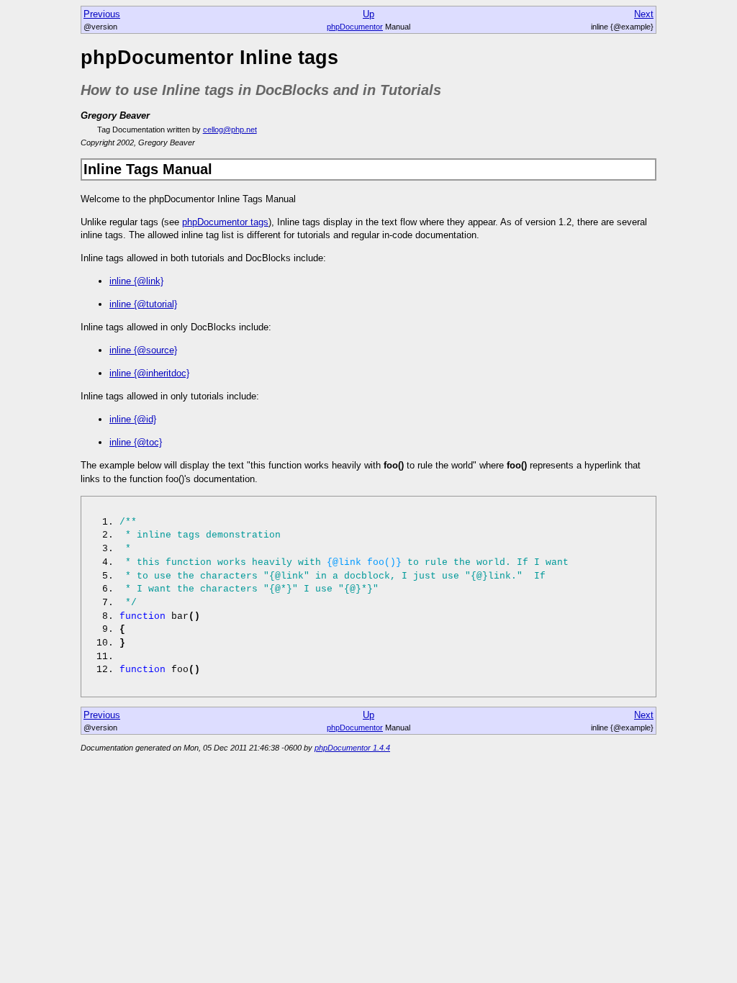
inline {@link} (136, 281)
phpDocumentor (355, 26)
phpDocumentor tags (225, 222)
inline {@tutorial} (143, 304)
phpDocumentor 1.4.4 (352, 747)
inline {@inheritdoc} (149, 373)
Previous (101, 14)
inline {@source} (143, 350)
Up (368, 14)
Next (644, 14)
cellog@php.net (230, 129)
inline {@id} (132, 419)
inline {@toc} (135, 442)
